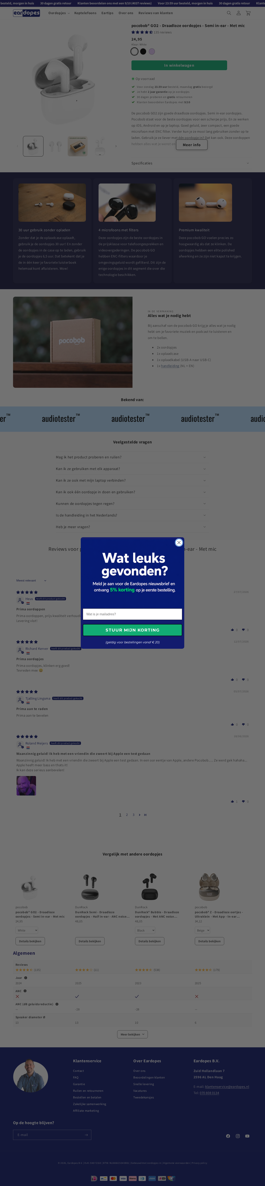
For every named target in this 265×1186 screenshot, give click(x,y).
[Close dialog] (179, 542)
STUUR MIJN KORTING (133, 630)
